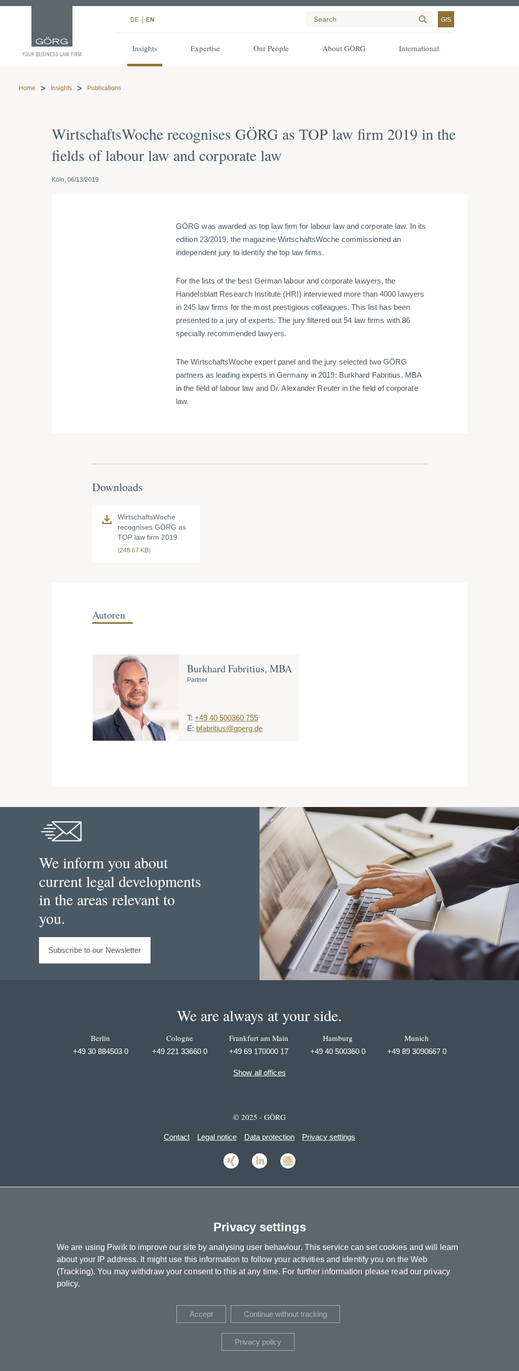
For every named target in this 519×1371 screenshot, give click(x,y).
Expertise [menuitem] (205, 48)
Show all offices (259, 1072)
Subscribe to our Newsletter (94, 950)
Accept (201, 1314)
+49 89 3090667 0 (417, 1051)
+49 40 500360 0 (337, 1051)
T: (190, 717)
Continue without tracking (285, 1314)
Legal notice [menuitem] (217, 1137)
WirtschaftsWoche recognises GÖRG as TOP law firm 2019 (152, 527)
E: (190, 728)
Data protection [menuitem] (269, 1137)
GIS (446, 19)
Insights (61, 88)
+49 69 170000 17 (258, 1051)
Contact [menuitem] (177, 1137)
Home (27, 88)
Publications (104, 88)
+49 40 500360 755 (226, 717)
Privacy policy (258, 1342)
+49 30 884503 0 (100, 1051)
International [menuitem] (419, 48)
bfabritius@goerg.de (229, 728)
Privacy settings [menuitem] (328, 1137)
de (134, 19)
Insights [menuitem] (144, 48)
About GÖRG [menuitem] (343, 48)
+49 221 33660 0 (179, 1051)
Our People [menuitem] (271, 48)
